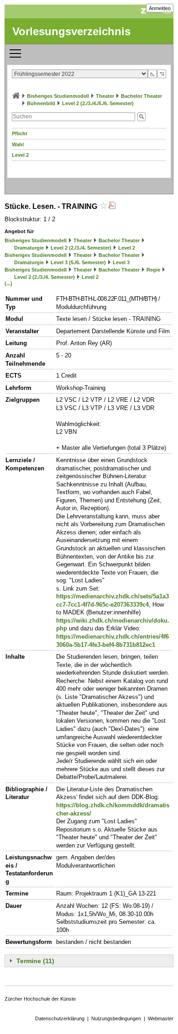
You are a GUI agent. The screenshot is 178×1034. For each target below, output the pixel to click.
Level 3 (121, 262)
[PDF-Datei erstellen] (111, 206)
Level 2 (20, 155)
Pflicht (19, 133)
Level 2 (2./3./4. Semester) (81, 248)
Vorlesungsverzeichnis (71, 31)
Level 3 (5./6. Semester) (78, 262)
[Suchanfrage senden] (141, 116)
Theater (105, 96)
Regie (153, 269)
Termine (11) (35, 961)
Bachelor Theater (141, 96)
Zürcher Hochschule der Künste (40, 999)
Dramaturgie (29, 248)
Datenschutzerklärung (59, 1018)
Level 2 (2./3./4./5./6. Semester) (98, 103)
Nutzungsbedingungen (116, 1018)
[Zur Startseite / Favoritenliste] (16, 96)
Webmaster (160, 1018)
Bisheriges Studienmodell (58, 96)
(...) (8, 283)
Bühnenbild (41, 103)
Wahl (18, 144)
